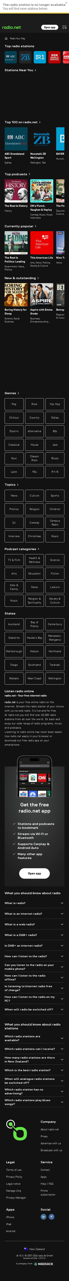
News (14, 495)
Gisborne (14, 638)
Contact (45, 1170)
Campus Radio (55, 523)
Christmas (34, 536)
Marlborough (14, 651)
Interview (14, 536)
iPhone (10, 1217)
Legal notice (13, 1184)
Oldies (55, 417)
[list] (34, 57)
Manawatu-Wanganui (55, 638)
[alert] (34, 7)
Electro (14, 431)
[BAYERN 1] (40, 57)
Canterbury (55, 624)
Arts (14, 573)
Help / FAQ (47, 1184)
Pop (14, 404)
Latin (14, 472)
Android (10, 1231)
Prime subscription (48, 1193)
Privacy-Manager (16, 1197)
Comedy (34, 522)
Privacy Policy (14, 1177)
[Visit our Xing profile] (51, 1217)
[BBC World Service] (54, 57)
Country (34, 417)
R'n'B (55, 472)
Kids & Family (14, 587)
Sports (55, 495)
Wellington (55, 678)
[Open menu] (64, 27)
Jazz (55, 445)
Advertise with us (51, 1143)
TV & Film (14, 560)
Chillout (14, 417)
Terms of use (13, 1170)
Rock (34, 404)
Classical (14, 445)
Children (55, 509)
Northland (55, 651)
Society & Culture (55, 600)
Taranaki (55, 665)
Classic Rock (34, 458)
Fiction (55, 573)
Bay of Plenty (34, 624)
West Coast (35, 678)
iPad (8, 1224)
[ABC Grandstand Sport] (11, 57)
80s (55, 431)
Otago (14, 665)
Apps (44, 1177)
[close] (66, 2)
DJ (14, 522)
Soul (14, 458)
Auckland (14, 624)
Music (55, 536)
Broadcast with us (51, 1150)
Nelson (34, 651)
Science (55, 560)
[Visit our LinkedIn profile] (43, 1217)
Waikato (14, 678)
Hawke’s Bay (34, 638)
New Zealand (37, 1249)
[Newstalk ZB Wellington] (25, 57)
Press (44, 1136)
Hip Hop (55, 404)
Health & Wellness (34, 560)
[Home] (6, 38)
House (35, 445)
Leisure (54, 587)
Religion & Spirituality (34, 600)
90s (34, 472)
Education (34, 573)
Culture (34, 495)
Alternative (34, 431)
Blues (54, 458)
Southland (34, 665)
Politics (14, 509)
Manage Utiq (13, 1191)
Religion (34, 509)
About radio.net (50, 1129)
